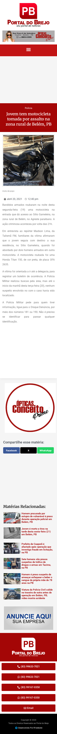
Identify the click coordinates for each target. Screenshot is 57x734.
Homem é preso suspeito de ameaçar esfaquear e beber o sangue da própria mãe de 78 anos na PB (37, 578)
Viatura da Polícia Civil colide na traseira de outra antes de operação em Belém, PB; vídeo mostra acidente (37, 594)
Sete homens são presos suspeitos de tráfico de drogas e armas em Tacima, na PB (36, 563)
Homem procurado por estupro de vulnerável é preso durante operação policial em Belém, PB (37, 517)
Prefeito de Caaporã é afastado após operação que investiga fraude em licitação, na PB (37, 548)
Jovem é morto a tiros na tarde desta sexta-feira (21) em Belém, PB (36, 531)
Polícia (28, 108)
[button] (28, 49)
